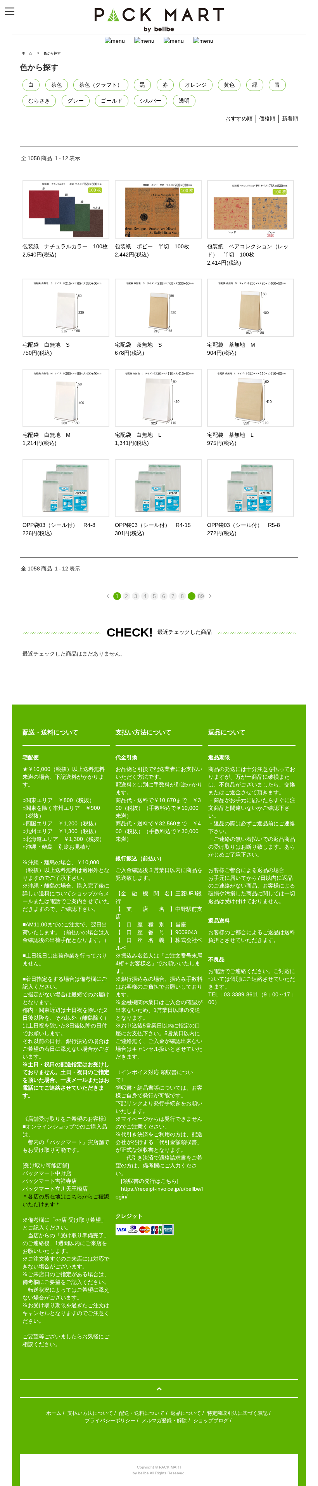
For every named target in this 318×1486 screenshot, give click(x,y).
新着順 (290, 118)
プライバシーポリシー (110, 1420)
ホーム (27, 53)
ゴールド (112, 101)
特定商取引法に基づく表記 (237, 1413)
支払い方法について (90, 1413)
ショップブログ (210, 1420)
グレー (75, 101)
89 (201, 596)
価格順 (267, 118)
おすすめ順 (238, 118)
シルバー (150, 101)
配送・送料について (141, 1413)
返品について (186, 1413)
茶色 (56, 85)
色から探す (52, 53)
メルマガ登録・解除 (164, 1420)
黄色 (229, 85)
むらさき (39, 101)
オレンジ (196, 85)
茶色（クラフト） (101, 85)
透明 (184, 101)
